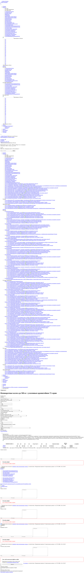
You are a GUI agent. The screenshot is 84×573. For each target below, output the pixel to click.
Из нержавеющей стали (9, 22)
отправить (2, 467)
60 (5, 47)
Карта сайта (28, 483)
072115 (4, 446)
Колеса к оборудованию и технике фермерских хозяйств (16, 342)
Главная (4, 6)
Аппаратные (7, 15)
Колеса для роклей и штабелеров (11, 316)
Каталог (4, 7)
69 (5, 55)
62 (5, 48)
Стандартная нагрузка (9, 11)
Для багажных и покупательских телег (12, 26)
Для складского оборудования (11, 32)
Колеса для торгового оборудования (12, 334)
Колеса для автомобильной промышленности (14, 281)
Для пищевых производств (10, 30)
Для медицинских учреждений (11, 86)
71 (5, 56)
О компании (5, 126)
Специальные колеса (9, 24)
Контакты (5, 131)
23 (5, 39)
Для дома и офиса (8, 27)
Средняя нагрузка (8, 12)
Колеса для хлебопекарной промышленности (14, 346)
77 (5, 62)
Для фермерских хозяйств (10, 35)
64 (5, 49)
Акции (4, 129)
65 (5, 50)
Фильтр (4, 374)
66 (5, 52)
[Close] (1, 487)
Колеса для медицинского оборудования (13, 301)
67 (5, 53)
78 (5, 63)
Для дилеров (5, 130)
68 (5, 54)
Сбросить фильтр (3, 431)
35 (5, 43)
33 (5, 41)
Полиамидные (8, 20)
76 (5, 61)
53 (5, 46)
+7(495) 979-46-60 (4, 1)
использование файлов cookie (13, 562)
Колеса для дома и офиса (10, 294)
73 (5, 117)
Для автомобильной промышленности (12, 25)
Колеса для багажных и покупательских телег (14, 289)
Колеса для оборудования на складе (12, 323)
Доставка (4, 132)
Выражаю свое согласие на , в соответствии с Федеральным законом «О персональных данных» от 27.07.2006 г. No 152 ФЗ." (34, 466)
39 (5, 51)
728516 (4, 445)
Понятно (12, 564)
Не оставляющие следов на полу (11, 23)
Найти (14, 150)
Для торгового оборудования (10, 34)
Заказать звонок (11, 137)
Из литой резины (8, 21)
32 (5, 40)
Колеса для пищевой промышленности (12, 307)
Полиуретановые (8, 19)
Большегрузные (8, 13)
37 (5, 44)
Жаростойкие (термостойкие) (11, 16)
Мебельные (7, 14)
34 (5, 42)
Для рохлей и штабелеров (10, 31)
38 (5, 45)
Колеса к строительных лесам (11, 331)
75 (5, 60)
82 (5, 64)
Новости (6, 128)
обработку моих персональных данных (20, 466)
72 (5, 57)
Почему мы (7, 127)
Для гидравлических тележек (10, 17)
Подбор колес (3, 390)
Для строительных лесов (10, 33)
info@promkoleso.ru (4, 137)
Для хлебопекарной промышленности (12, 36)
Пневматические (8, 18)
